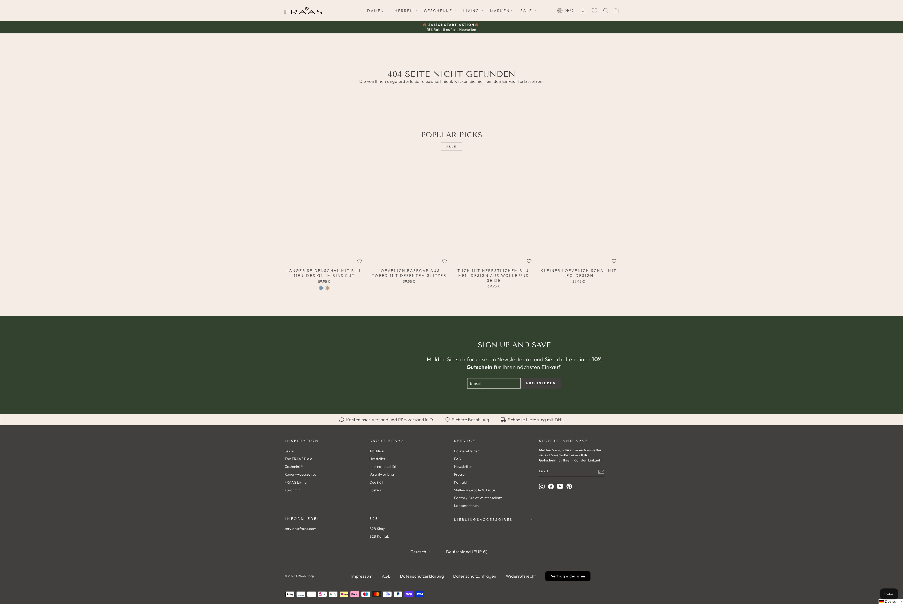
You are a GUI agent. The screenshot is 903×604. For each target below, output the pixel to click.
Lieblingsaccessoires (483, 519)
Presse (459, 474)
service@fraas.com (301, 528)
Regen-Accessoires (300, 474)
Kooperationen (466, 505)
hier (480, 81)
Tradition (376, 451)
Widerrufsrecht (521, 576)
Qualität (376, 482)
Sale (526, 10)
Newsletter (463, 466)
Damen (375, 10)
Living (471, 10)
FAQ (457, 459)
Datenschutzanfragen (474, 576)
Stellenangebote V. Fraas (474, 490)
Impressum (361, 576)
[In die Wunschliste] (359, 261)
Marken (500, 10)
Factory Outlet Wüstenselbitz (478, 498)
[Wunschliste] (594, 10)
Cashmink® (294, 466)
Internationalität (382, 466)
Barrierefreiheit (466, 451)
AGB (386, 576)
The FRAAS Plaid (299, 459)
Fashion (375, 490)
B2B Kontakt (379, 536)
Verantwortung (381, 474)
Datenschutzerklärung (422, 576)
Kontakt (460, 482)
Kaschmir (292, 490)
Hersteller (377, 459)
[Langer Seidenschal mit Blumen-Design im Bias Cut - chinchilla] (327, 288)
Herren (404, 10)
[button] (891, 601)
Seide (289, 451)
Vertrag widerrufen (568, 576)
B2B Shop (377, 528)
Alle (451, 146)
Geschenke (438, 10)
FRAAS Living (296, 482)
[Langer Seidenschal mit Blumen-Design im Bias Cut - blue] (321, 288)
